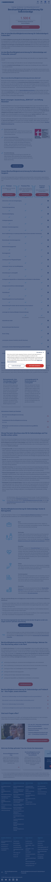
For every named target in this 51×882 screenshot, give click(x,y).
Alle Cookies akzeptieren (34, 365)
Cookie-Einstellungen (16, 365)
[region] (25, 359)
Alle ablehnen (39, 352)
